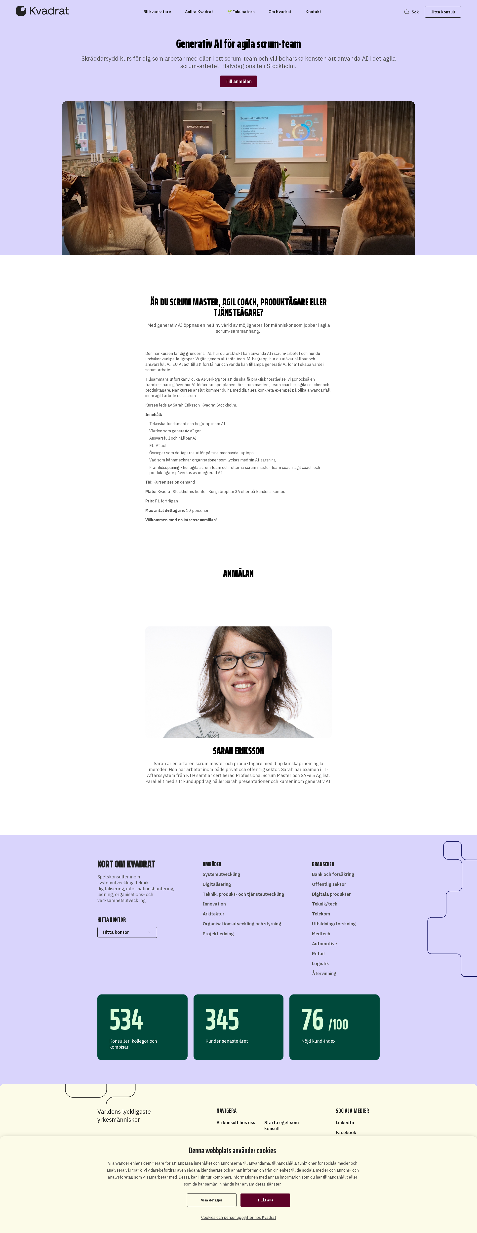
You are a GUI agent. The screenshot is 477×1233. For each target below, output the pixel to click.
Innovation (214, 904)
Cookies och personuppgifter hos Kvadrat (238, 1217)
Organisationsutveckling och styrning (242, 924)
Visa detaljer (211, 1200)
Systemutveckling (221, 874)
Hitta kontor (116, 932)
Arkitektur (213, 914)
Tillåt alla (265, 1200)
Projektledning (218, 934)
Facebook (346, 1132)
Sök (415, 11)
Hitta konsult (443, 11)
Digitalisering (217, 884)
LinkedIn (345, 1122)
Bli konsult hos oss (236, 1122)
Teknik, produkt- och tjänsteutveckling (243, 894)
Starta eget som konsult (281, 1125)
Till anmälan (239, 81)
